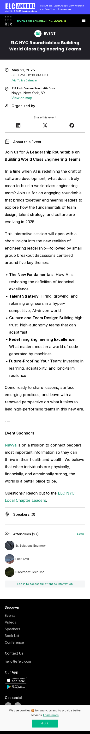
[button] (18, 126)
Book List (12, 636)
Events (10, 615)
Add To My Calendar (24, 80)
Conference (14, 642)
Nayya (11, 445)
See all (81, 533)
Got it (45, 723)
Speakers (12, 629)
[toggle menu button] (83, 21)
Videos (10, 622)
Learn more (65, 8)
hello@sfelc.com (17, 661)
